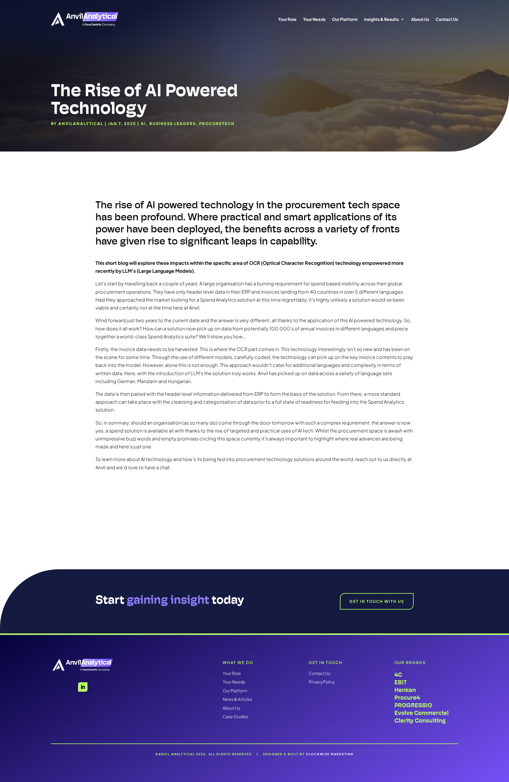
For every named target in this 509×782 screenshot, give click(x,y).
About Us (420, 19)
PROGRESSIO (413, 705)
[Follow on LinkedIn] (82, 687)
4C (398, 674)
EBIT (400, 682)
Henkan (405, 690)
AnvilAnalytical (80, 123)
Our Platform (345, 19)
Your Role (287, 19)
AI (143, 123)
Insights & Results (381, 19)
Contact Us (447, 19)
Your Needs (314, 19)
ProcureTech (217, 123)
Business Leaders (172, 123)
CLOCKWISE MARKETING (329, 754)
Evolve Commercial (421, 713)
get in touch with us (376, 601)
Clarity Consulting (420, 720)
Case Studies (235, 716)
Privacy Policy (322, 681)
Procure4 (407, 697)
